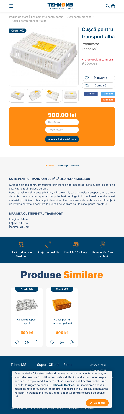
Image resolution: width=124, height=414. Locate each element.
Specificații (63, 165)
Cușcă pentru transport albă (29, 20)
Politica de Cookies (62, 385)
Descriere (49, 165)
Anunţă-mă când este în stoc (62, 139)
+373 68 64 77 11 (98, 370)
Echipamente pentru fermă (47, 16)
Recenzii (75, 165)
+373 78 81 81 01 (98, 365)
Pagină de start (18, 16)
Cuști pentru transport (80, 16)
